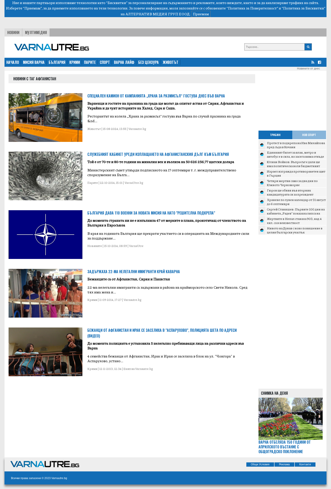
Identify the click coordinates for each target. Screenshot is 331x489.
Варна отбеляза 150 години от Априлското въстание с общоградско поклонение (284, 447)
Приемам (201, 13)
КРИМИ (74, 62)
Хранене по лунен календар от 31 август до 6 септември (296, 201)
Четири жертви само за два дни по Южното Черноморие (292, 182)
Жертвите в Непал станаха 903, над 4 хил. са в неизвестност (294, 220)
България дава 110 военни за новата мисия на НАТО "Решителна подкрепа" (151, 213)
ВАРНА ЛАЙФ (124, 62)
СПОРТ (105, 62)
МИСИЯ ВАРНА (34, 62)
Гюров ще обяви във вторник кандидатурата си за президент (290, 192)
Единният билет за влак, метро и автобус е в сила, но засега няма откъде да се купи (295, 156)
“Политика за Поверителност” (252, 8)
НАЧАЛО (12, 62)
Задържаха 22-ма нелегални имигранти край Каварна (133, 271)
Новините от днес (308, 68)
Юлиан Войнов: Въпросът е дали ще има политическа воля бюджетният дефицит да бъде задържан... (293, 165)
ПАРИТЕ (90, 62)
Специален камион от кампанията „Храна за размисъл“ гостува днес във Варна (156, 96)
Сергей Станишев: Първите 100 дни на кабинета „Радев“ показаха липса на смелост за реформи (296, 213)
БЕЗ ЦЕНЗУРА (148, 62)
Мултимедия (36, 32)
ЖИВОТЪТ (170, 62)
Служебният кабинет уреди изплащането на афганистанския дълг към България (158, 154)
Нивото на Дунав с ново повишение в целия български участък (294, 230)
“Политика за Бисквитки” (303, 8)
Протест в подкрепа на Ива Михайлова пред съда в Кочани (296, 145)
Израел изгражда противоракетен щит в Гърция (296, 173)
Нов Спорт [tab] (309, 135)
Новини (13, 32)
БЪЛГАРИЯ (57, 62)
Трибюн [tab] (275, 135)
